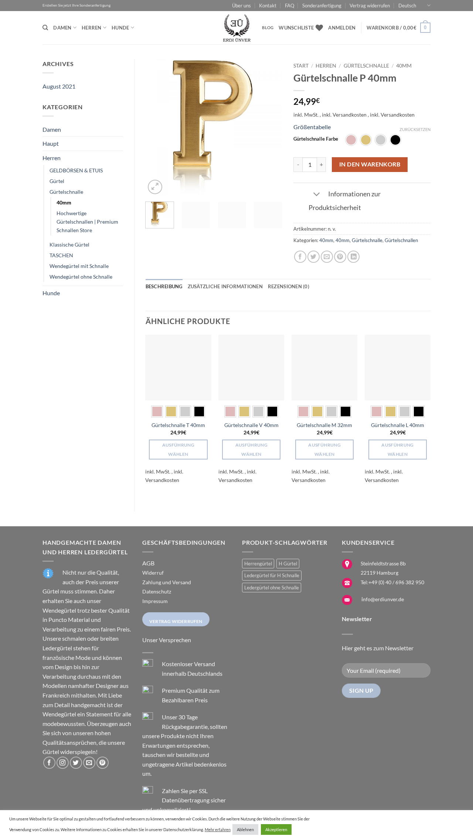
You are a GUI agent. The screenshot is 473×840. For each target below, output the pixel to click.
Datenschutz (156, 591)
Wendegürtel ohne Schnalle (81, 276)
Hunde (120, 28)
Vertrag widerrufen (370, 5)
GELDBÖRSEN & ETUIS (76, 170)
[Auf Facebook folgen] (49, 763)
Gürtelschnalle (66, 192)
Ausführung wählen (178, 450)
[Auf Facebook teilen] (300, 257)
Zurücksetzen (415, 129)
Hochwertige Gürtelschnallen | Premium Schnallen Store (87, 221)
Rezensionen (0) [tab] (288, 286)
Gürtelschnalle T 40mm (178, 425)
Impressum (155, 601)
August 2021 (58, 86)
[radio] (351, 139)
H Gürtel (288, 564)
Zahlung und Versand (166, 582)
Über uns (241, 5)
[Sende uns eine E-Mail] (89, 763)
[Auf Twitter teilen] (313, 257)
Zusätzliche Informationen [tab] (225, 286)
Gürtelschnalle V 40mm (251, 425)
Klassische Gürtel (69, 244)
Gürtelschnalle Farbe (315, 139)
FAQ (289, 5)
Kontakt (267, 5)
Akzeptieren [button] (276, 829)
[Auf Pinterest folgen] (102, 763)
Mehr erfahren (218, 829)
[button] (341, 27)
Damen (62, 28)
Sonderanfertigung (321, 5)
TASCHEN (61, 255)
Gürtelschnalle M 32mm (324, 425)
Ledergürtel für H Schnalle (271, 575)
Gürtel (57, 181)
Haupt (50, 143)
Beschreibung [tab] (164, 286)
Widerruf (153, 572)
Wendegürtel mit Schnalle (79, 266)
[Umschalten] (317, 195)
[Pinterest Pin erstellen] (340, 257)
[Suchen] (45, 28)
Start (301, 66)
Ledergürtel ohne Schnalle (271, 588)
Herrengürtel (258, 564)
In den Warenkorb (369, 164)
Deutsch (407, 5)
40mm (64, 202)
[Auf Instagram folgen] (63, 763)
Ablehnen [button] (245, 829)
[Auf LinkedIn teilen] (353, 257)
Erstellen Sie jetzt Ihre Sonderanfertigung (76, 5)
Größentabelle (312, 126)
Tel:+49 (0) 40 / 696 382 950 (392, 582)
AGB (148, 563)
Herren (92, 28)
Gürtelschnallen (401, 240)
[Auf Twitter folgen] (76, 763)
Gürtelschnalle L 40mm (397, 425)
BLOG (267, 27)
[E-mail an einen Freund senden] (327, 257)
